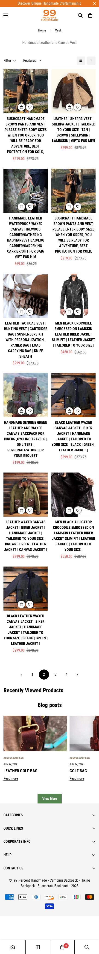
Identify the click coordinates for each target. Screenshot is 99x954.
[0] (90, 15)
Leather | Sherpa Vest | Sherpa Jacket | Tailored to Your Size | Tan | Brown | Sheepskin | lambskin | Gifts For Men (73, 130)
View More (49, 799)
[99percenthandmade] (49, 15)
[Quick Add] (21, 107)
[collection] (37, 947)
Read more (10, 778)
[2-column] (91, 61)
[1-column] (81, 61)
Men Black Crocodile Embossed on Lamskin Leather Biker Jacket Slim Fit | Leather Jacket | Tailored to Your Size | (73, 334)
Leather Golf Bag (20, 770)
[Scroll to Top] (90, 929)
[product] (12, 947)
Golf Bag (78, 770)
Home (42, 30)
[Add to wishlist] (30, 107)
